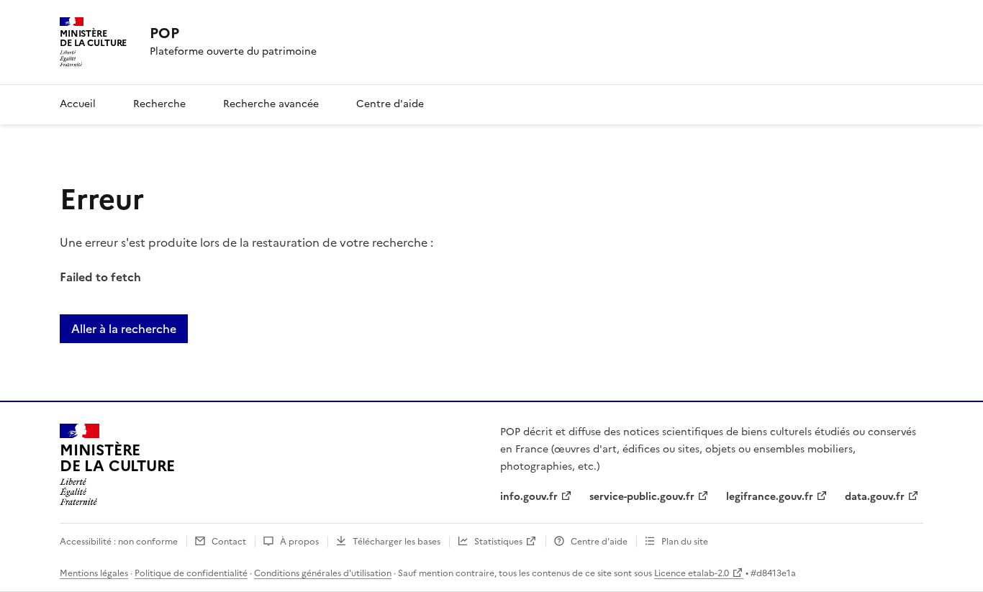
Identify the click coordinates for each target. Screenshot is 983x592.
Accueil (78, 103)
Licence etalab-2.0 (691, 573)
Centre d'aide (390, 103)
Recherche (159, 103)
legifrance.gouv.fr (769, 496)
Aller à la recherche (123, 328)
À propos (299, 541)
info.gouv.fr (529, 496)
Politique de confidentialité (191, 573)
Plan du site (684, 541)
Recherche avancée (271, 103)
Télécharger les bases (396, 541)
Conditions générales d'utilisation (322, 573)
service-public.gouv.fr (641, 496)
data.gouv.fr (875, 496)
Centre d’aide (599, 541)
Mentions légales (94, 573)
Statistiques (498, 541)
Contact (229, 541)
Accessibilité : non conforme (119, 541)
